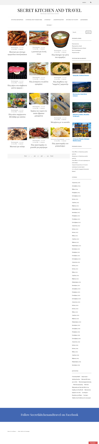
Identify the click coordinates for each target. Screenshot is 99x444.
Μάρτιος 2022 (75, 242)
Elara (9, 431)
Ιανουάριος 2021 (76, 285)
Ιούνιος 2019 (75, 348)
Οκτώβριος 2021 (76, 255)
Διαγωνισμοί (84, 19)
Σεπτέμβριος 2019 (76, 338)
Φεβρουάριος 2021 (76, 282)
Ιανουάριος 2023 (76, 212)
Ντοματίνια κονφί (75, 52)
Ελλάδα (49, 25)
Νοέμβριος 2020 (76, 292)
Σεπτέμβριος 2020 (76, 298)
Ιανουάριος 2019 (76, 365)
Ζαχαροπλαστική (59, 19)
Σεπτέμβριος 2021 (76, 259)
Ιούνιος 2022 (75, 232)
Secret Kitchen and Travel (49, 10)
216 (35, 156)
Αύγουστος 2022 (76, 225)
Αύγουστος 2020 (76, 302)
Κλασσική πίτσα (75, 44)
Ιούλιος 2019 (75, 345)
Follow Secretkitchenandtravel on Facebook (49, 414)
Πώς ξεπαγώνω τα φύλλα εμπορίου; (38, 82)
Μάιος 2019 (75, 351)
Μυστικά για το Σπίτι (72, 19)
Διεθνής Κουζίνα (76, 379)
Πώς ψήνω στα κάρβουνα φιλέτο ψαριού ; (17, 86)
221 (48, 156)
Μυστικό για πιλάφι (17, 146)
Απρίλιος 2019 (75, 355)
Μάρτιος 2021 (75, 278)
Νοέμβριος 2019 (76, 332)
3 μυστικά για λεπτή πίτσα (38, 52)
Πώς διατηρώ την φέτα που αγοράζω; (60, 55)
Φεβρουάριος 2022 (76, 245)
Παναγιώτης (74, 156)
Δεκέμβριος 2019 (76, 328)
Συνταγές (47, 19)
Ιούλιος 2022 (75, 229)
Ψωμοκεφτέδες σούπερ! (77, 46)
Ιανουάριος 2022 (76, 249)
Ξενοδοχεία (85, 392)
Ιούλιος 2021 (75, 265)
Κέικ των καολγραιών (76, 50)
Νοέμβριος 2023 (76, 192)
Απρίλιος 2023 (75, 202)
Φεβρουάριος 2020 (76, 322)
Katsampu (27, 431)
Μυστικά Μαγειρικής (17, 19)
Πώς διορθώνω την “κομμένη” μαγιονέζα (60, 82)
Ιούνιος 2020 (75, 308)
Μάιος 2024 (75, 189)
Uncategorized (54, 139)
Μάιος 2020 (75, 312)
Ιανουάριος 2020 (76, 325)
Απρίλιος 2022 (75, 239)
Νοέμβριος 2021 (76, 252)
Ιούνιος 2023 (75, 199)
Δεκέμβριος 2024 (76, 186)
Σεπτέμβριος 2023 (76, 196)
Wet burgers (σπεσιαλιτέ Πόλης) (79, 48)
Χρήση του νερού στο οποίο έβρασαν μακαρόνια (39, 113)
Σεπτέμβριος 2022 (76, 222)
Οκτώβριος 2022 (76, 219)
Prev (25, 156)
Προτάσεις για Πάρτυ (77, 395)
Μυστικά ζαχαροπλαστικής (85, 382)
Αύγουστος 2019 (76, 342)
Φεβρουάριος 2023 (76, 209)
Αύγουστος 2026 (76, 182)
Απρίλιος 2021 (75, 275)
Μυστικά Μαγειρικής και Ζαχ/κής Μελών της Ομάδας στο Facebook (80, 387)
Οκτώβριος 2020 (76, 295)
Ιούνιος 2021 (75, 269)
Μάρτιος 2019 (75, 358)
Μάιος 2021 (75, 272)
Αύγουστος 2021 (76, 262)
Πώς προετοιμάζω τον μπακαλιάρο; (60, 144)
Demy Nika (14, 49)
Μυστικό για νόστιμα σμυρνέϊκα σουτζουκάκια (17, 53)
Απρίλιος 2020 (75, 315)
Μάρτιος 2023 (75, 205)
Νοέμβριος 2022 (76, 215)
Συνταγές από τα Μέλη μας (34, 19)
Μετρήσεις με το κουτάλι (60, 122)
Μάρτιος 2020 (75, 318)
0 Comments (20, 49)
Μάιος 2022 (75, 235)
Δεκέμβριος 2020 (76, 288)
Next (51, 156)
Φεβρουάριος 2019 (76, 361)
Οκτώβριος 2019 (76, 335)
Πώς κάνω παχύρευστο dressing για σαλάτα (17, 115)
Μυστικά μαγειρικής (14, 47)
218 (41, 156)
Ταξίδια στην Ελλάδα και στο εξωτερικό (81, 398)
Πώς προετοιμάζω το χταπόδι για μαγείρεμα (38, 145)
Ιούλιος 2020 (75, 305)
